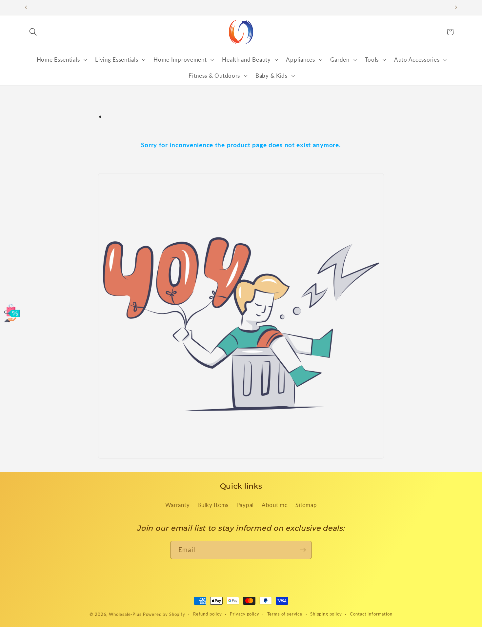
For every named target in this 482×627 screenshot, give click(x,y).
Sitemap (306, 504)
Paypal (245, 504)
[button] (33, 32)
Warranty (177, 504)
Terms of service (284, 614)
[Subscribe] (302, 550)
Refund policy (207, 614)
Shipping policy (326, 614)
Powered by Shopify (164, 614)
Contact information (371, 614)
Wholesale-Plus (126, 614)
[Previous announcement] (26, 7)
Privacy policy (244, 614)
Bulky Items (213, 504)
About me (275, 504)
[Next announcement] (456, 7)
